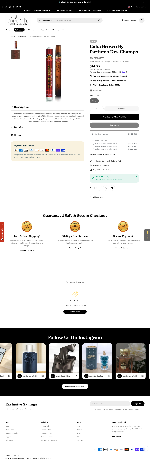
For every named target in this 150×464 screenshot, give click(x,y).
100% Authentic (98, 161)
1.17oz (95, 101)
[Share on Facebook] (99, 187)
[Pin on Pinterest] (112, 187)
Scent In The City (18, 458)
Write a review (75, 312)
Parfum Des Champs (102, 61)
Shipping (93, 69)
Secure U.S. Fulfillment (101, 165)
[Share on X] (105, 187)
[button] (6, 2)
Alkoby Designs (45, 458)
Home (13, 36)
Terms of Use (122, 409)
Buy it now (114, 125)
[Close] (136, 176)
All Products (22, 36)
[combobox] (70, 20)
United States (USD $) (138, 7)
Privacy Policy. (134, 409)
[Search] (99, 20)
